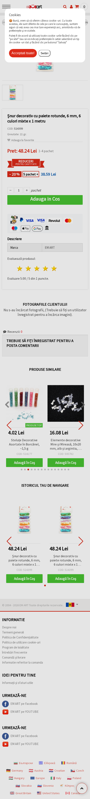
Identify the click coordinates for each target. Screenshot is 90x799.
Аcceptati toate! (23, 53)
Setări (44, 53)
